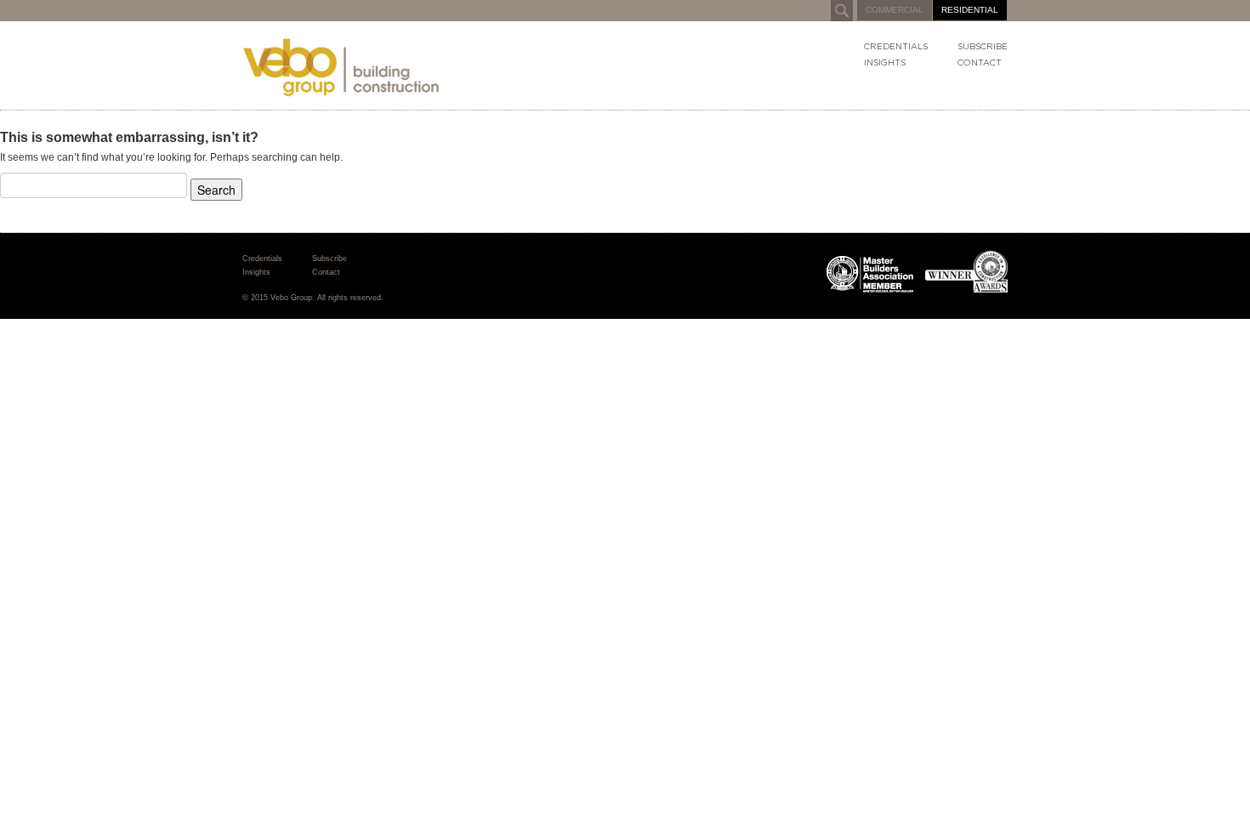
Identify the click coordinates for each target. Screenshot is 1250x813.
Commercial (894, 9)
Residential (969, 9)
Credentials (896, 46)
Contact (979, 62)
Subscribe (982, 46)
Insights (885, 62)
